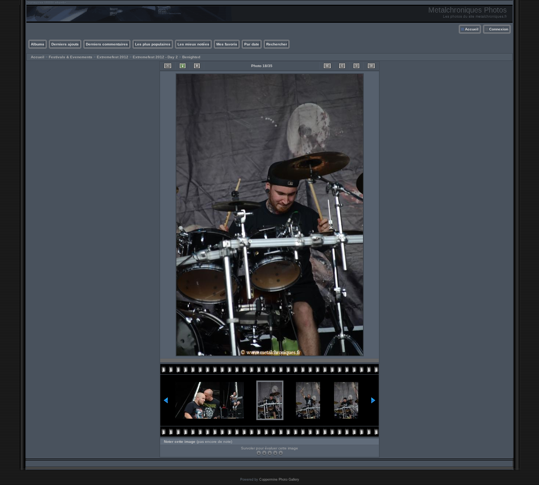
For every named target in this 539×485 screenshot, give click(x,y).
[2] (264, 453)
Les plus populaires (152, 44)
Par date (251, 44)
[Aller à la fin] (371, 66)
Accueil (471, 29)
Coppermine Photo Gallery (279, 479)
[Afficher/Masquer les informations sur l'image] (183, 66)
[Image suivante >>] (356, 66)
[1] (258, 453)
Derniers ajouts (65, 44)
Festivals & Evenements (70, 57)
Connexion (498, 29)
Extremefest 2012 (112, 57)
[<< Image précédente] (342, 66)
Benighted (191, 57)
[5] (280, 453)
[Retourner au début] (327, 66)
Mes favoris (226, 44)
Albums (37, 44)
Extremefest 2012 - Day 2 (155, 57)
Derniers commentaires (107, 44)
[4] (275, 453)
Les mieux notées (193, 44)
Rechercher (276, 44)
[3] (269, 453)
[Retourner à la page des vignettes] (167, 66)
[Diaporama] (197, 66)
